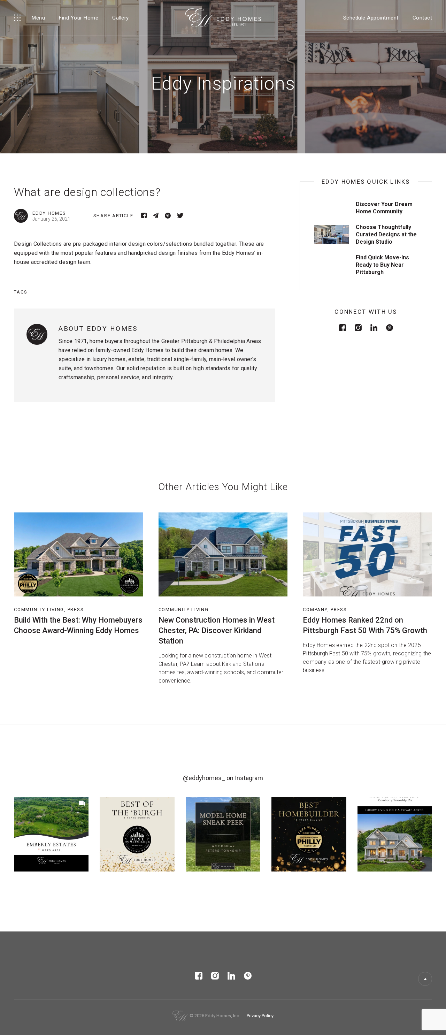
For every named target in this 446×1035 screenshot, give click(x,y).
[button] (51, 834)
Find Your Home (78, 18)
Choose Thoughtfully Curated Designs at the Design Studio (386, 234)
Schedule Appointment (371, 18)
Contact (422, 18)
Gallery (120, 18)
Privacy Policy (260, 1015)
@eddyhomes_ (204, 778)
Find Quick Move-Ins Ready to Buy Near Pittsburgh (382, 264)
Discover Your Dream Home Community (384, 208)
